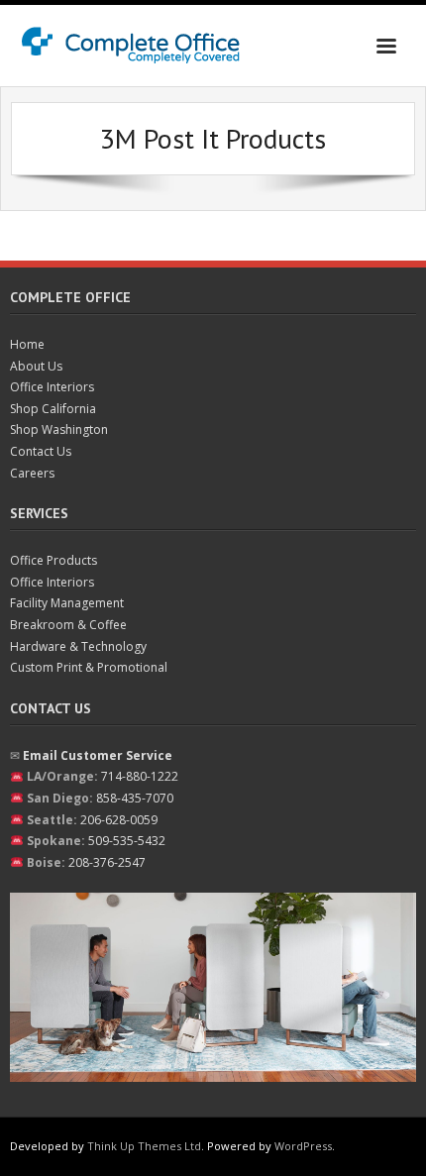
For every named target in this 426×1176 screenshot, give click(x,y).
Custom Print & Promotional (88, 667)
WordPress (303, 1145)
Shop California (53, 408)
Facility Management (67, 602)
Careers (32, 473)
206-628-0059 (119, 819)
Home (27, 344)
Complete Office (70, 297)
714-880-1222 (139, 776)
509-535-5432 (126, 840)
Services (39, 513)
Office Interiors (52, 386)
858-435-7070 (134, 798)
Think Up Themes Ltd (144, 1145)
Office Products (53, 560)
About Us (36, 366)
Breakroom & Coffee (68, 624)
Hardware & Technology (78, 646)
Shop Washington (59, 429)
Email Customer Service (97, 755)
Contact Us (40, 451)
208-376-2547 (107, 862)
